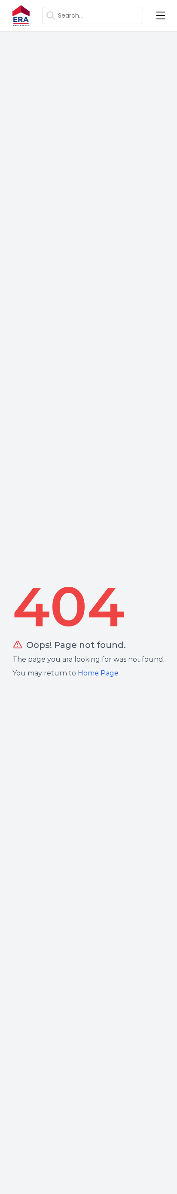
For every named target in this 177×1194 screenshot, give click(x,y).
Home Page (98, 673)
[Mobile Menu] (160, 15)
